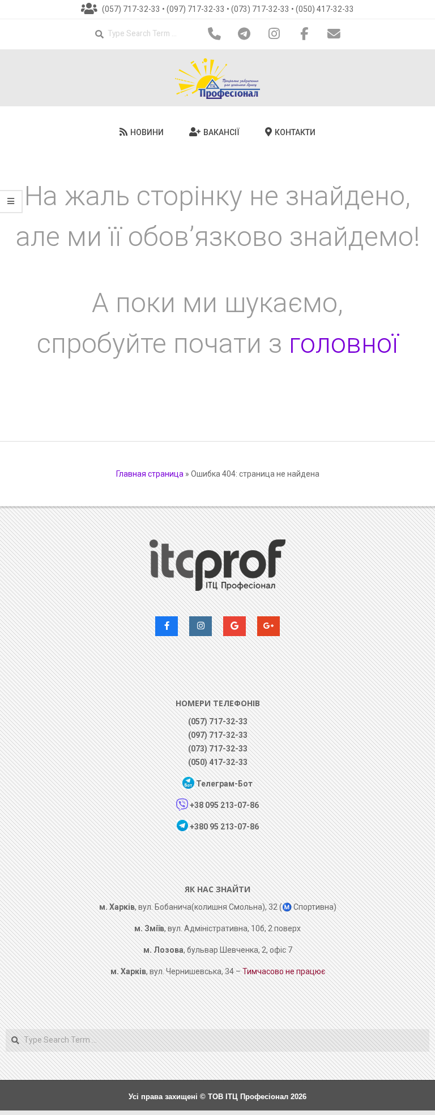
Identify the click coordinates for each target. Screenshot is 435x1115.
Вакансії (221, 132)
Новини (146, 132)
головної (343, 343)
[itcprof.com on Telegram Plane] (244, 34)
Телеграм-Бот (224, 783)
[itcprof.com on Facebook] (304, 34)
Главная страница (150, 473)
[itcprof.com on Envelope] (334, 34)
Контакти (294, 132)
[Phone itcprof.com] (214, 34)
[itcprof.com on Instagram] (274, 34)
